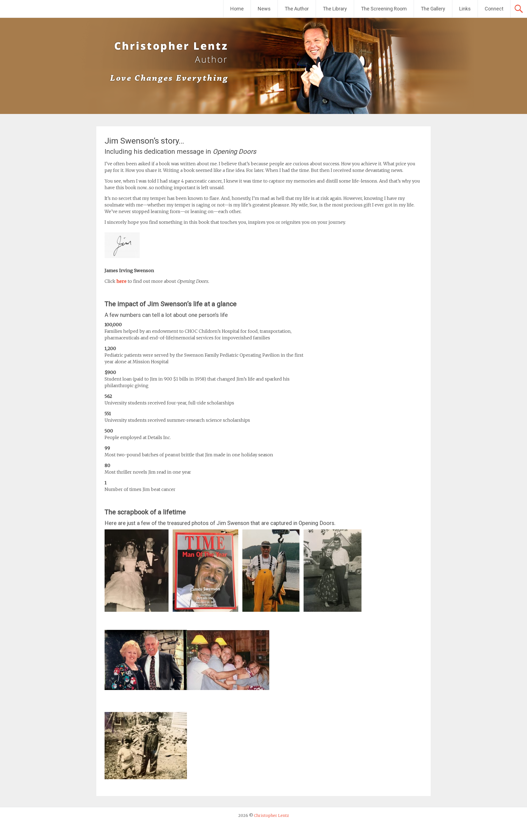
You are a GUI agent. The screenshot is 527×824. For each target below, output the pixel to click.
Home (237, 9)
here (121, 281)
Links (465, 9)
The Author (297, 9)
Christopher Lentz (271, 815)
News (264, 9)
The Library (335, 9)
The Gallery (433, 9)
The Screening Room (384, 9)
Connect (494, 9)
